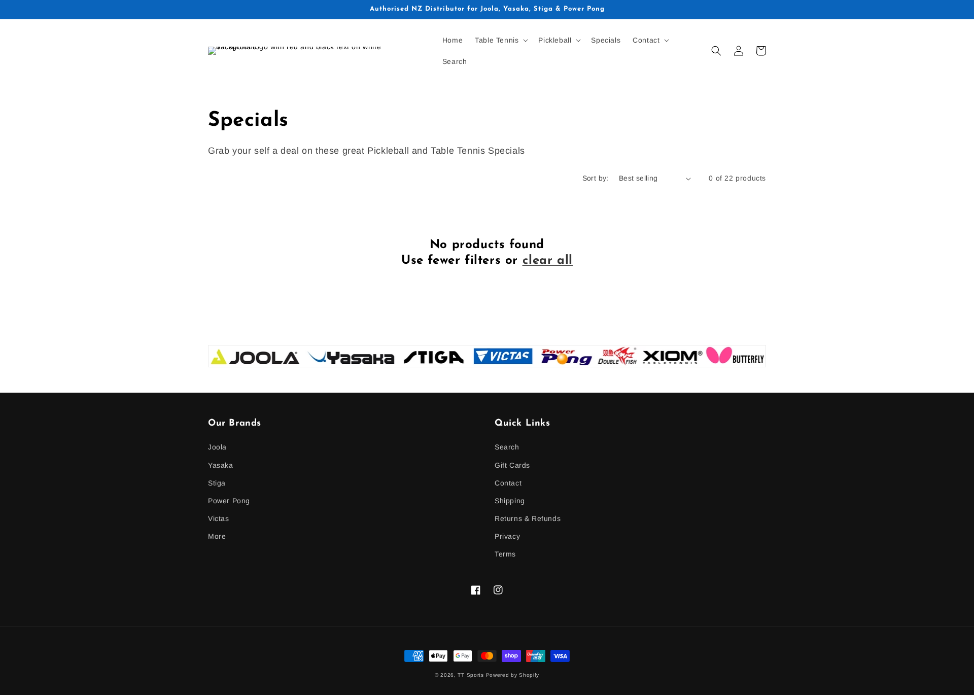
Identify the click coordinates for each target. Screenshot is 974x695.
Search (507, 447)
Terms (505, 554)
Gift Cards (512, 465)
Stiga (217, 483)
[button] (500, 40)
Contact (508, 483)
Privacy (507, 536)
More (217, 536)
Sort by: (595, 178)
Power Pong (229, 501)
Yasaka (220, 465)
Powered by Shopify (513, 675)
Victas (218, 518)
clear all (548, 261)
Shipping (510, 501)
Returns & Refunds (528, 518)
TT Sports (470, 675)
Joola (217, 447)
